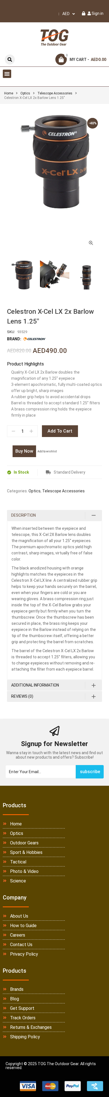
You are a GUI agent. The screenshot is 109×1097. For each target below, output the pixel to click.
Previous (7, 275)
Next (102, 275)
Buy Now (24, 451)
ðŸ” (90, 243)
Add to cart (60, 431)
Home (8, 93)
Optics (25, 93)
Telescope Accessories (54, 93)
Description (23, 515)
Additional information (35, 685)
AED (66, 13)
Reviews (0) (22, 696)
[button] (7, 74)
